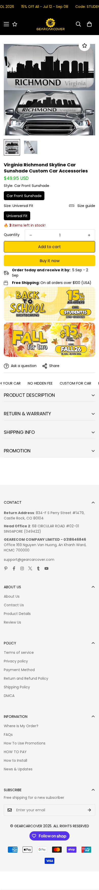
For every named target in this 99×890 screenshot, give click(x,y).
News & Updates (18, 769)
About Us (12, 596)
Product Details (17, 613)
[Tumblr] (38, 568)
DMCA (9, 695)
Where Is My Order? (21, 725)
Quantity (12, 234)
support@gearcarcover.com (29, 559)
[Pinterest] (6, 568)
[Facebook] (14, 568)
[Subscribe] (89, 810)
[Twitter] (30, 568)
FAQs (8, 734)
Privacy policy (16, 661)
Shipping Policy (17, 687)
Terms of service (19, 652)
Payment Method (19, 669)
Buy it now (50, 261)
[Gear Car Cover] (50, 24)
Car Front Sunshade (24, 195)
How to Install (15, 760)
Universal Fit (17, 215)
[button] (89, 24)
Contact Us (14, 605)
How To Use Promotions (24, 743)
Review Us (12, 622)
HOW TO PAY (15, 751)
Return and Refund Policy (26, 678)
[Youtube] (46, 568)
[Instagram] (22, 568)
